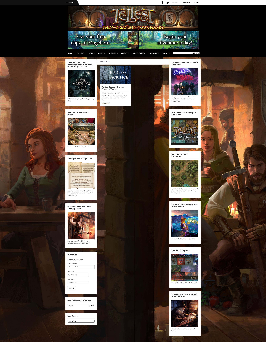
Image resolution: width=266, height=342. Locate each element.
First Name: (71, 272)
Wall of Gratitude (137, 53)
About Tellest (153, 53)
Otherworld (112, 53)
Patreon (196, 2)
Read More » (105, 103)
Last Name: (71, 279)
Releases (80, 53)
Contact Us (176, 2)
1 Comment (119, 93)
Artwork (124, 53)
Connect (166, 53)
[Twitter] (168, 2)
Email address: (72, 263)
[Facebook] (162, 2)
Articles (100, 53)
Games (90, 53)
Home (70, 53)
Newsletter (186, 2)
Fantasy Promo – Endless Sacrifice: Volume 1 (113, 88)
